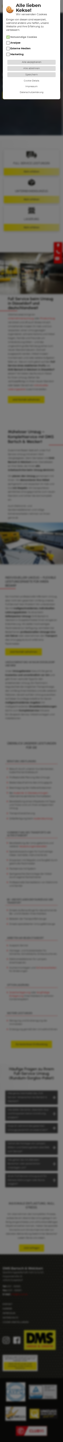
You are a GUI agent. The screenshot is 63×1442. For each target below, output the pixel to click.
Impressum (31, 86)
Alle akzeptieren (31, 62)
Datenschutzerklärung (31, 92)
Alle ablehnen (31, 68)
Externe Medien (20, 48)
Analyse (15, 43)
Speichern (31, 74)
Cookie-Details (31, 81)
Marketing (17, 54)
